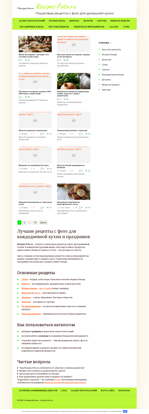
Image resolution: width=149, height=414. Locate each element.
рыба (48, 288)
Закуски (101, 21)
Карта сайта (108, 390)
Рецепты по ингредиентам (89, 27)
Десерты (88, 21)
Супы (126, 27)
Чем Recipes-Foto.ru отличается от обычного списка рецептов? (52, 368)
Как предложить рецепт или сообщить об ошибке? (45, 376)
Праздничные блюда (32, 27)
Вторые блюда (57, 21)
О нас (57, 379)
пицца (36, 293)
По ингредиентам (31, 306)
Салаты (113, 27)
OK (125, 411)
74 (35, 222)
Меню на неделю (120, 21)
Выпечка (74, 21)
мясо (42, 288)
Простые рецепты (59, 27)
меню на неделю (53, 382)
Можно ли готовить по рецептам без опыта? (42, 370)
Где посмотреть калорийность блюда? (39, 373)
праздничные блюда (75, 382)
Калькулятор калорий (32, 21)
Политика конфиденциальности (38, 390)
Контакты (124, 390)
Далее (43, 222)
